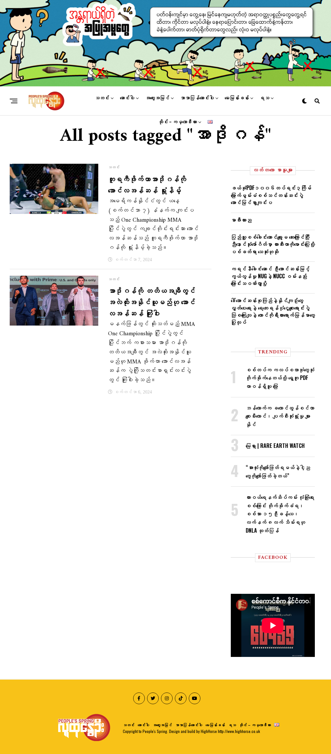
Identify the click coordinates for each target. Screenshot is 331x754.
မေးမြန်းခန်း (237, 98)
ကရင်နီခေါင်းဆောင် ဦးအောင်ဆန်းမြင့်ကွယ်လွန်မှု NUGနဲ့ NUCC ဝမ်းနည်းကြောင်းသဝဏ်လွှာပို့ (270, 276)
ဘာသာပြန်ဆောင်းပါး (197, 98)
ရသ (264, 98)
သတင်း (102, 98)
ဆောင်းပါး (127, 98)
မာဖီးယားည (241, 220)
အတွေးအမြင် (157, 98)
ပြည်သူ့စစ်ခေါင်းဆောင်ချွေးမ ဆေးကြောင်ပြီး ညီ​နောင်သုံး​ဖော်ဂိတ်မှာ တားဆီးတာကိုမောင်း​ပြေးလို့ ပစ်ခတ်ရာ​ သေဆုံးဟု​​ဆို (273, 244)
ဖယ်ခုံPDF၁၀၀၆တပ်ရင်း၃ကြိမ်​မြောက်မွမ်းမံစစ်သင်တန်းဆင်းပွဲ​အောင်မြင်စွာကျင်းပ (271, 195)
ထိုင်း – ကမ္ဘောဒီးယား (177, 122)
